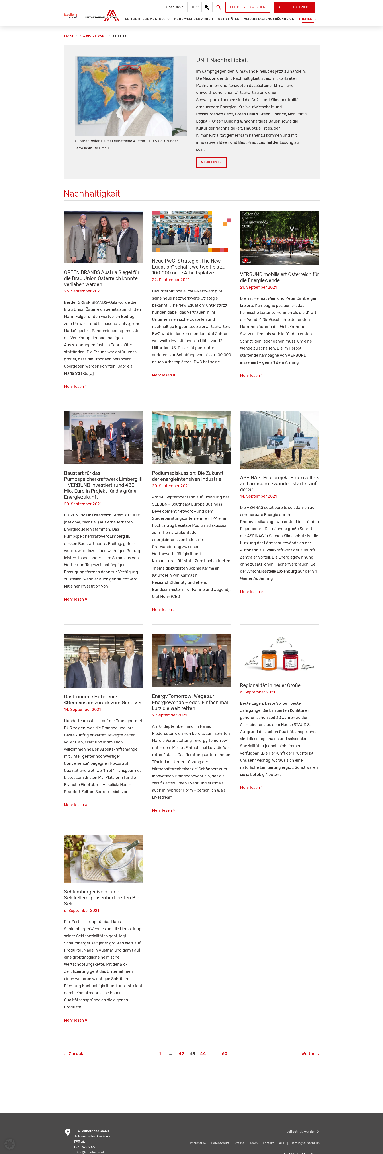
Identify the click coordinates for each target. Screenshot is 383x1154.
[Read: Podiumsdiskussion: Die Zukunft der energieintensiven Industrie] (191, 437)
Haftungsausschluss (305, 1143)
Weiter (310, 1053)
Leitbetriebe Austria (145, 19)
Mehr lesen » (75, 387)
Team (254, 1143)
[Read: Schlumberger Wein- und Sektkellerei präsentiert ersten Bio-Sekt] (103, 858)
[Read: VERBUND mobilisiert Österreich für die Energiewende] (279, 237)
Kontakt (268, 1143)
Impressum (198, 1143)
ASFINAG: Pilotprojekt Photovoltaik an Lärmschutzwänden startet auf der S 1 (279, 483)
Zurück (73, 1053)
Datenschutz (220, 1143)
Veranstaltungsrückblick (269, 19)
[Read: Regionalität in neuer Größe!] (279, 655)
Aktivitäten (228, 19)
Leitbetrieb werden (248, 7)
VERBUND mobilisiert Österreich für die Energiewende (279, 277)
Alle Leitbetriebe (294, 7)
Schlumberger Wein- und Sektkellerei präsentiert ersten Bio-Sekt (103, 898)
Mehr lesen (211, 162)
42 (181, 1053)
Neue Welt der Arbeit (194, 19)
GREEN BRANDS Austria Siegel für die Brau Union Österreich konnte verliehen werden (101, 278)
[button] (219, 7)
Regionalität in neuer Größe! (271, 685)
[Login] (207, 7)
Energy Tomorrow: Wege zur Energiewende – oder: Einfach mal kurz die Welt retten (190, 702)
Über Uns (173, 7)
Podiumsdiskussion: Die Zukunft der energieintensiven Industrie (188, 476)
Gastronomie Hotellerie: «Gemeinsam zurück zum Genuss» (102, 700)
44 (203, 1053)
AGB (282, 1143)
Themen (306, 19)
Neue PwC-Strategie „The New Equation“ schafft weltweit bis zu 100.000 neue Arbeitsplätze (188, 267)
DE (193, 7)
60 (224, 1053)
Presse (239, 1143)
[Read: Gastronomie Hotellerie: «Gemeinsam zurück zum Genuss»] (103, 660)
